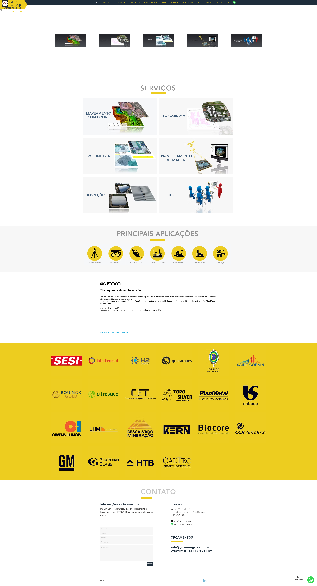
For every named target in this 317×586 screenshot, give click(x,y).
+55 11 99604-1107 (120, 512)
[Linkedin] (205, 581)
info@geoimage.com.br (190, 547)
